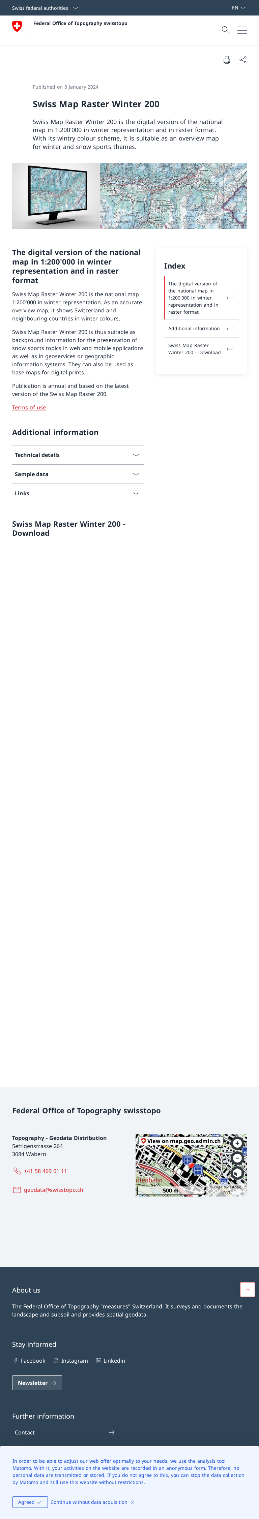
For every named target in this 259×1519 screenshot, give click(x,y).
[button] (247, 1289)
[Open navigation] (242, 30)
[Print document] (227, 59)
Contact (25, 1432)
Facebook (33, 1360)
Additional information (194, 328)
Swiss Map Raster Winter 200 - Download (194, 348)
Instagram (74, 1360)
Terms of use (29, 407)
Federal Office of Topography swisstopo (80, 23)
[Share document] (243, 59)
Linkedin (114, 1360)
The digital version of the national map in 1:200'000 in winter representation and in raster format (193, 297)
